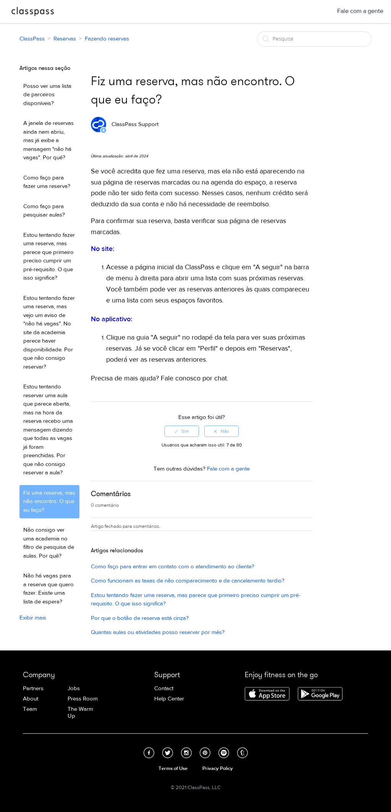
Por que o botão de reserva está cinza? (140, 618)
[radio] (182, 431)
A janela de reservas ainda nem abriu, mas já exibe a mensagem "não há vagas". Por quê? (48, 140)
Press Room (83, 698)
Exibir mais (32, 617)
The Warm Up (80, 712)
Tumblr (242, 752)
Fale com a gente (360, 11)
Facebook (149, 752)
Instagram (186, 752)
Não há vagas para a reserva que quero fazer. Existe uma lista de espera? (48, 588)
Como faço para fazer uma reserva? (46, 182)
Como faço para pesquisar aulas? (44, 211)
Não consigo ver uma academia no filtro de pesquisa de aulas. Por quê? (48, 543)
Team (30, 709)
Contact (163, 688)
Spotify (223, 752)
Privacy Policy (217, 768)
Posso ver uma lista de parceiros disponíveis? (47, 94)
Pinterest (205, 752)
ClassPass (32, 13)
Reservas (64, 38)
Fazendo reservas (107, 38)
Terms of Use (172, 768)
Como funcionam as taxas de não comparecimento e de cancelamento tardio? (187, 580)
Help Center (169, 698)
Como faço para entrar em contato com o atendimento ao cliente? (172, 566)
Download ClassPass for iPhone (267, 694)
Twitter (167, 752)
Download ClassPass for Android (320, 694)
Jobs (74, 688)
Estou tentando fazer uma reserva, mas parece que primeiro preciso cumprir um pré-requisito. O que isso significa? (49, 256)
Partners (33, 688)
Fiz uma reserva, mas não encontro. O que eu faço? (49, 501)
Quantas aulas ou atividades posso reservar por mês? (158, 632)
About (30, 698)
